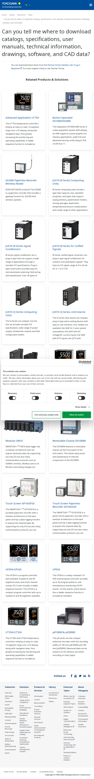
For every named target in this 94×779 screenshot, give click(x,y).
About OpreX (68, 707)
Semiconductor (10, 750)
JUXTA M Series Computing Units (68, 182)
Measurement (39, 703)
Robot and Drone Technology (68, 732)
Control (37, 700)
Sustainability (83, 707)
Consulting (38, 706)
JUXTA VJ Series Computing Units (21, 313)
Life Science (38, 722)
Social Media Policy (46, 772)
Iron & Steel (9, 735)
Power (7, 705)
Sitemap (60, 772)
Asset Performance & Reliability (25, 707)
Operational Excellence (24, 714)
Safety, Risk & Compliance (25, 701)
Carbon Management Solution (25, 749)
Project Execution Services (37, 711)
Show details (80, 407)
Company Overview (81, 697)
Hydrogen (8, 713)
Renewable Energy (9, 709)
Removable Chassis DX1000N (69, 440)
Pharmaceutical (10, 723)
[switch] (35, 398)
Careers (81, 710)
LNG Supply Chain (9, 697)
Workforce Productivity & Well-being (25, 695)
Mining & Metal (10, 717)
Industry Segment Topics (70, 703)
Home (4, 15)
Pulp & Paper (10, 732)
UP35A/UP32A (14, 569)
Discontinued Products (39, 736)
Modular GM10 (14, 440)
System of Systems (67, 711)
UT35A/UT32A (14, 632)
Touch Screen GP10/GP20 (20, 503)
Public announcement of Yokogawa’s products (40, 729)
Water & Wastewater (9, 740)
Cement (8, 720)
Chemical (8, 701)
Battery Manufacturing (10, 745)
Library (12, 15)
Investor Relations (81, 703)
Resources (21, 15)
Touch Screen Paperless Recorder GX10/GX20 (66, 505)
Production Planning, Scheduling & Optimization (24, 741)
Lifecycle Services (37, 718)
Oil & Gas (8, 693)
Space (7, 753)
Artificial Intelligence (68, 725)
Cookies (33, 772)
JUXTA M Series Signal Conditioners (18, 247)
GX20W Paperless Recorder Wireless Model (21, 182)
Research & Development (83, 715)
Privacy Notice (22, 772)
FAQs (30, 15)
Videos (51, 701)
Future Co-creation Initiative (67, 758)
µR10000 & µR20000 (64, 632)
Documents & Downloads (54, 694)
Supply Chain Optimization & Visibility (25, 732)
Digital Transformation (69, 720)
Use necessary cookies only (46, 415)
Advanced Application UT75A (22, 117)
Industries (10, 687)
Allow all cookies (76, 415)
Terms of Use (9, 772)
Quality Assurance (82, 725)
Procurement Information (83, 720)
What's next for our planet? (69, 697)
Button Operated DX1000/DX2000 (62, 119)
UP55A (56, 569)
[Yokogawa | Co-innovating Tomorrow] (12, 5)
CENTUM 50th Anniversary (69, 738)
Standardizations (70, 752)
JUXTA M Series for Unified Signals (68, 247)
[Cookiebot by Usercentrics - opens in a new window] (80, 362)
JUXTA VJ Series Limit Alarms (69, 312)
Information (38, 696)
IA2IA (66, 716)
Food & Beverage (8, 728)
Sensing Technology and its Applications (70, 745)
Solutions (24, 687)
